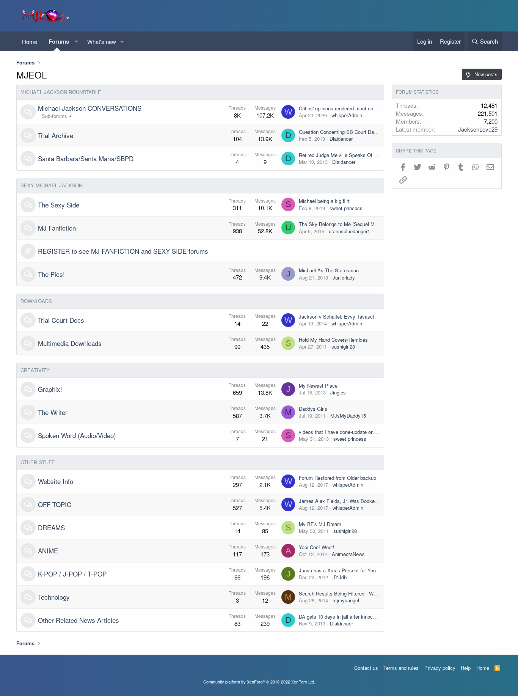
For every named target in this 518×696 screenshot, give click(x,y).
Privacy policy (439, 667)
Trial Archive (55, 135)
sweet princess (346, 208)
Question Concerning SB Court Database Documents (357, 131)
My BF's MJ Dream (320, 524)
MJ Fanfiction (57, 228)
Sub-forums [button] (54, 115)
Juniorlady (344, 277)
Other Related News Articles (78, 620)
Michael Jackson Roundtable (60, 92)
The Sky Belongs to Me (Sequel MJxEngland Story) (356, 224)
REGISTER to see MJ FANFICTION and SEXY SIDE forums (123, 251)
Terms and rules (401, 667)
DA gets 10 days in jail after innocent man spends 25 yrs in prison (371, 616)
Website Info (55, 481)
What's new (101, 42)
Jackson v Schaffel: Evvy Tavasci (336, 316)
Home (29, 42)
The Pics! (51, 274)
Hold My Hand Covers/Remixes (333, 339)
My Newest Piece (318, 385)
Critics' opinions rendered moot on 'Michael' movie (353, 108)
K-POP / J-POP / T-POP (72, 573)
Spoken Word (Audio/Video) (77, 435)
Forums (59, 41)
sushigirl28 (343, 346)
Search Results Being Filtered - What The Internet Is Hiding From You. (376, 593)
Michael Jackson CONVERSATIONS (89, 108)
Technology (54, 597)
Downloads (36, 301)
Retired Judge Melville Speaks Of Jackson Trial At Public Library (370, 155)
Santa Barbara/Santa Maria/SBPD (85, 158)
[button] (76, 41)
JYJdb (340, 577)
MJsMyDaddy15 (348, 415)
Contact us (366, 667)
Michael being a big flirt (324, 200)
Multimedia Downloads (70, 343)
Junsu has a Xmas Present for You (337, 570)
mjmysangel (346, 600)
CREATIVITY (35, 370)
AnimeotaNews (348, 554)
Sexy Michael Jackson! (52, 185)
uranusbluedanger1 (349, 231)
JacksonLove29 (478, 129)
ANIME (48, 550)
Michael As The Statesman (329, 270)
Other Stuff (37, 462)
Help (466, 667)
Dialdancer (341, 138)
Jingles (338, 392)
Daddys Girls (313, 408)
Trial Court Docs (61, 320)
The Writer (52, 412)
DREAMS (51, 527)
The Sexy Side (58, 204)
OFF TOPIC (54, 504)
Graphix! (50, 389)
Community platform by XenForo (259, 682)
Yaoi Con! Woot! (316, 547)
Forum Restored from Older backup (337, 477)
